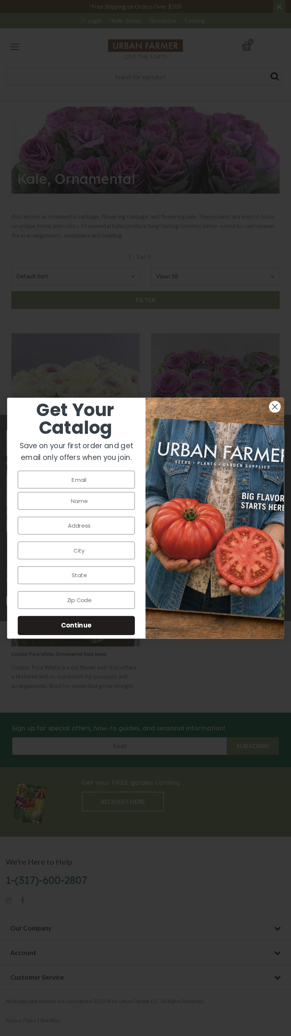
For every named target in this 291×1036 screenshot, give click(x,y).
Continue (76, 625)
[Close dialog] (275, 407)
